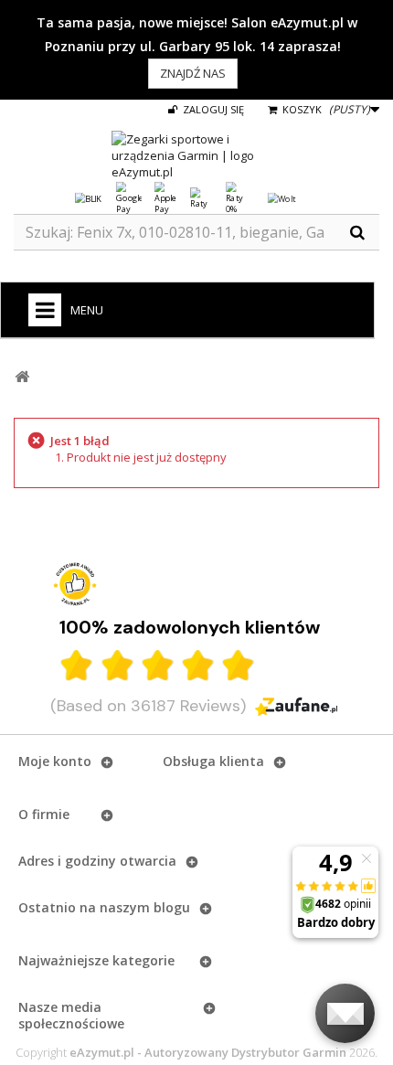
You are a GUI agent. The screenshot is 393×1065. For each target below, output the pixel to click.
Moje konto (54, 761)
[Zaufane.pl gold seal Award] (75, 584)
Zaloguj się (212, 109)
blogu (172, 907)
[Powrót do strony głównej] (22, 377)
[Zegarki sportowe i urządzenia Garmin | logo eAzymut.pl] (196, 155)
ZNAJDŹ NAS (193, 73)
